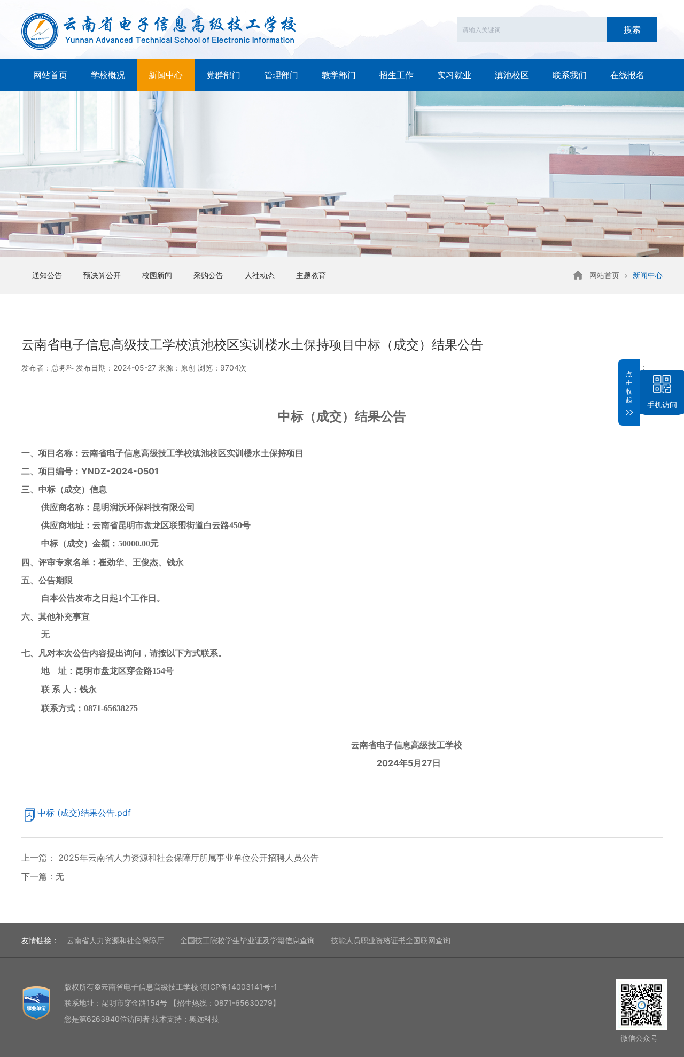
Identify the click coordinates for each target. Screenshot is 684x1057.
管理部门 (281, 75)
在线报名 (627, 75)
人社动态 (260, 275)
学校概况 (108, 75)
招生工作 (396, 75)
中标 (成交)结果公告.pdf (84, 812)
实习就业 (454, 75)
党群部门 (223, 75)
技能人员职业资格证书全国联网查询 (390, 940)
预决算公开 (102, 275)
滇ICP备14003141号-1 (238, 986)
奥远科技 (204, 1018)
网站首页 (50, 75)
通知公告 (47, 275)
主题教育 (311, 275)
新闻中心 (166, 75)
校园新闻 (157, 275)
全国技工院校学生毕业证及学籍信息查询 (247, 940)
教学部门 (339, 75)
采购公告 (208, 275)
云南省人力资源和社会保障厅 (115, 940)
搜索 (632, 29)
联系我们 (570, 75)
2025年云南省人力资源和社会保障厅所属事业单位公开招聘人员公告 (187, 857)
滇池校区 (512, 75)
